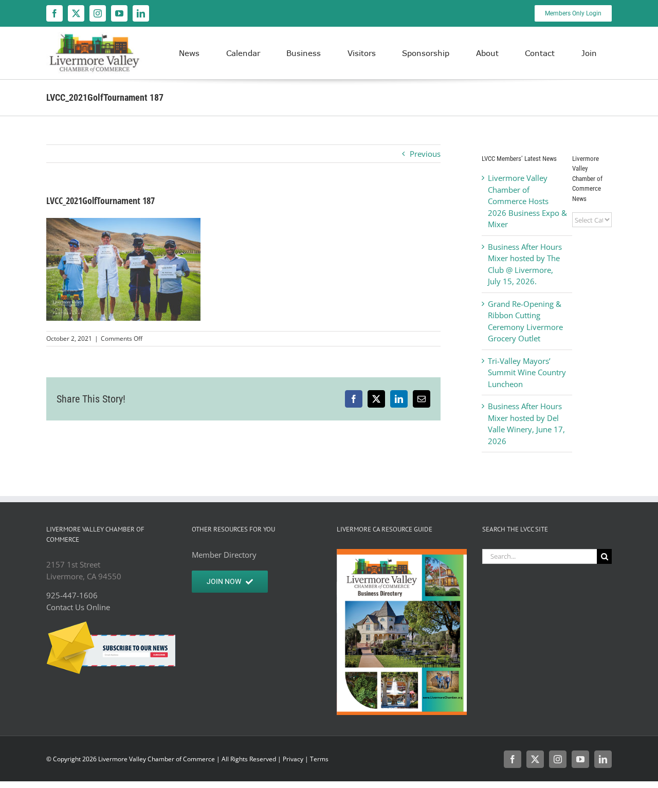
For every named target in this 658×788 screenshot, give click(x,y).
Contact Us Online (78, 607)
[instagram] (97, 13)
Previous (425, 154)
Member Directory (224, 554)
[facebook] (54, 13)
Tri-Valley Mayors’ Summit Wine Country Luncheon (527, 372)
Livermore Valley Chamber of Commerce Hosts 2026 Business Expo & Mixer (527, 201)
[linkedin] (141, 13)
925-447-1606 (72, 595)
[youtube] (119, 13)
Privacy (293, 759)
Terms (319, 759)
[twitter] (76, 13)
